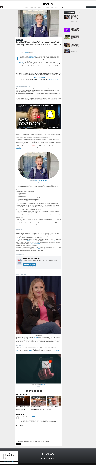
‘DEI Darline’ (73, 49)
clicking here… (43, 384)
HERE (17, 350)
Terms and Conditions (85, 464)
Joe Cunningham (19, 62)
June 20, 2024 (53, 79)
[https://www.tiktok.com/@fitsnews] (54, 458)
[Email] (52, 458)
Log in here (34, 266)
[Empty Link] (79, 12)
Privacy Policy (92, 464)
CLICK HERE (31, 350)
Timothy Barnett (33, 56)
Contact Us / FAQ (78, 464)
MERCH (56, 7)
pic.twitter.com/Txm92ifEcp (38, 77)
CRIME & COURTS (33, 7)
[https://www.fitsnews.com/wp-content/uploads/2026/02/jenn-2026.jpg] (38, 305)
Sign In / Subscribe (91, 7)
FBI (52, 141)
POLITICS (39, 7)
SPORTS (47, 7)
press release (18, 148)
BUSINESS (26, 7)
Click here (18, 239)
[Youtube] (50, 458)
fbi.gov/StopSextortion (35, 243)
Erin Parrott (34, 410)
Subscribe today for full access (9, 460)
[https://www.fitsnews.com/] (48, 4)
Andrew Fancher (19, 410)
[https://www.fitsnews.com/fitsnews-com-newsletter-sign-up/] (38, 368)
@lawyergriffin (42, 76)
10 (79, 51)
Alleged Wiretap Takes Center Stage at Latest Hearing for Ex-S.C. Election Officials (22, 408)
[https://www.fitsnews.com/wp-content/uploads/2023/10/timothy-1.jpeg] (38, 165)
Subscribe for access (29, 264)
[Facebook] (42, 458)
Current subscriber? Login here (9, 461)
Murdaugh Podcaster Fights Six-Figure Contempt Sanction (75, 29)
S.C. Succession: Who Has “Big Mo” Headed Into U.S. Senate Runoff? (76, 44)
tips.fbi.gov (54, 240)
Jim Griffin (55, 61)
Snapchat (31, 57)
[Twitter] (45, 458)
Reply (60, 416)
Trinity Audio (27, 52)
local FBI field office (29, 240)
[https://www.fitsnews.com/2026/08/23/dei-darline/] (67, 51)
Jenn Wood (36, 337)
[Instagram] (47, 458)
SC (43, 7)
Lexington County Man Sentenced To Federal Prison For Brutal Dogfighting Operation (38, 408)
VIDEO (52, 7)
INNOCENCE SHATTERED (41, 180)
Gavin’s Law (28, 232)
